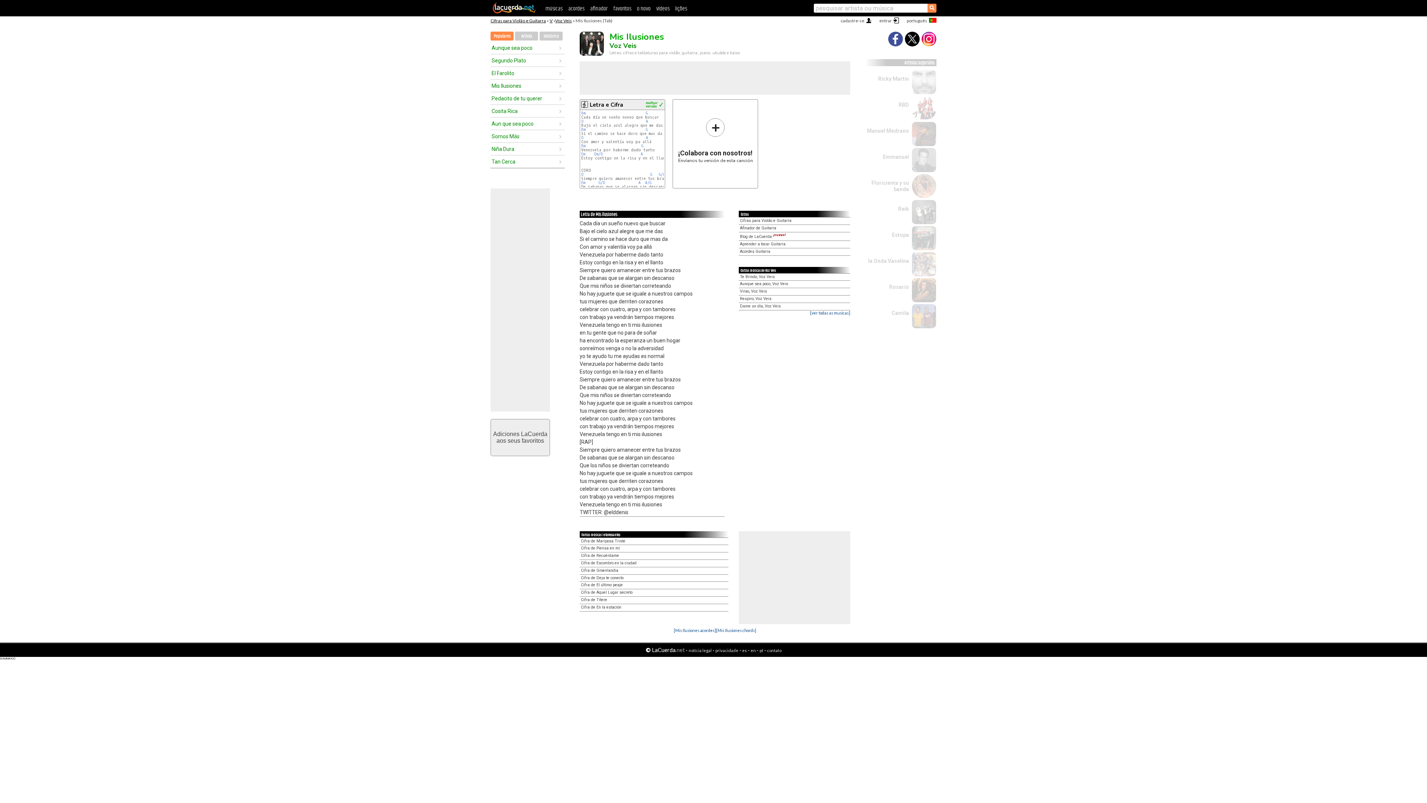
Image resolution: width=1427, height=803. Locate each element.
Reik (903, 209)
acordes (576, 8)
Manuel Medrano (888, 131)
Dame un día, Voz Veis (760, 306)
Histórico (551, 36)
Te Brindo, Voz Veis (757, 276)
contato (774, 650)
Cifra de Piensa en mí (600, 548)
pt (761, 650)
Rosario (899, 287)
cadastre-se (852, 20)
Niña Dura (503, 149)
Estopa (900, 235)
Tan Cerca (503, 162)
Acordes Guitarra (755, 251)
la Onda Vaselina (888, 261)
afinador (599, 8)
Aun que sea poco (513, 124)
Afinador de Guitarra (758, 228)
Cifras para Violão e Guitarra (518, 20)
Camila (900, 313)
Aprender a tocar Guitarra (763, 244)
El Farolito (503, 73)
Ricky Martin (893, 79)
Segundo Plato (509, 61)
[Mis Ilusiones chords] (736, 630)
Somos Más (506, 136)
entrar (885, 20)
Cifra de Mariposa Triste (603, 541)
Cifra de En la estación (601, 607)
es (744, 650)
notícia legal (700, 650)
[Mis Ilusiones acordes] (695, 630)
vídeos (663, 8)
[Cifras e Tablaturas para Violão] (514, 12)
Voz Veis (563, 20)
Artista (526, 36)
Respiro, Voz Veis (755, 298)
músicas (554, 8)
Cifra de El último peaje (602, 585)
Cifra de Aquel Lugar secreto (606, 592)
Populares (502, 36)
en (753, 650)
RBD (904, 105)
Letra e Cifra (606, 105)
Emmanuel (896, 157)
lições (681, 8)
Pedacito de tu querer (517, 98)
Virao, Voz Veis (753, 291)
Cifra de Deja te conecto (602, 577)
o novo (644, 8)
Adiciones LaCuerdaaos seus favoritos (520, 437)
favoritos (622, 8)
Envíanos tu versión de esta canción (715, 140)
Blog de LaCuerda (763, 236)
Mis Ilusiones (506, 86)
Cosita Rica (505, 111)
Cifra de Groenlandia (599, 570)
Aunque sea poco (512, 48)
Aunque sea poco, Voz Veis (764, 283)
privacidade (726, 650)
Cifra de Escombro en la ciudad (609, 563)
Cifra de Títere (594, 599)
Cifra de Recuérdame (600, 555)
